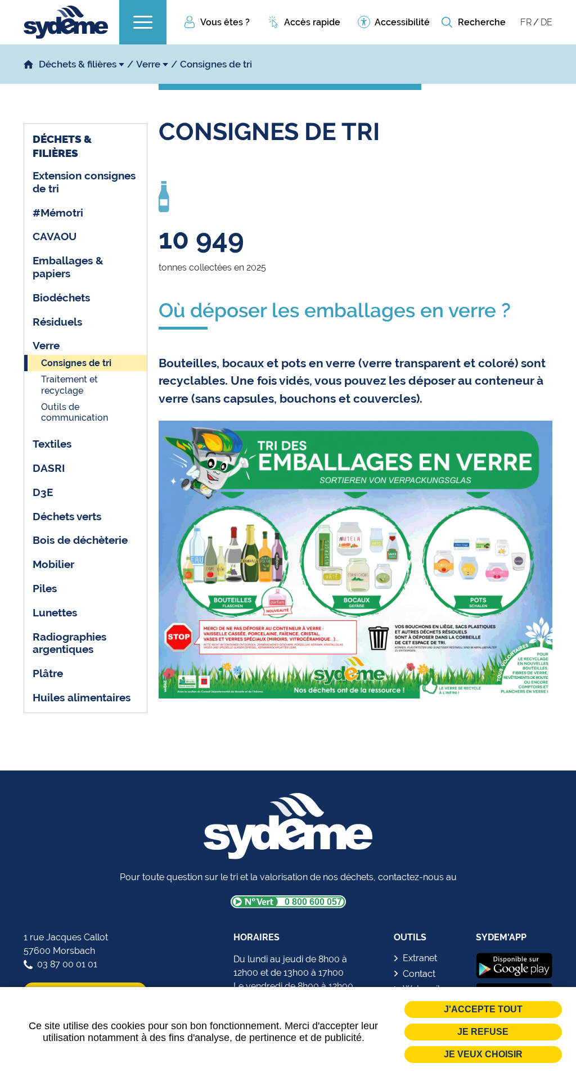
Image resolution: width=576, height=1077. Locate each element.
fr (526, 22)
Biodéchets (61, 297)
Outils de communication (74, 412)
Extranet (420, 958)
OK (446, 22)
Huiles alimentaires (81, 697)
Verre (148, 64)
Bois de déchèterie (80, 540)
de (546, 22)
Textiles (52, 444)
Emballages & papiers (68, 267)
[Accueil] (66, 22)
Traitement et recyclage (69, 384)
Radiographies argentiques (69, 643)
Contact (419, 973)
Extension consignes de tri (84, 182)
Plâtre (48, 673)
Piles (45, 588)
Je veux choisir (483, 1054)
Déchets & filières (77, 64)
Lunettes (55, 612)
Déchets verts (67, 516)
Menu (142, 22)
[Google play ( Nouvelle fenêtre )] (514, 966)
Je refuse (482, 1032)
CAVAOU (54, 236)
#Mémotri (58, 212)
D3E (43, 492)
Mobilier (53, 564)
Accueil (28, 64)
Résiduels (57, 322)
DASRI (49, 468)
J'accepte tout (483, 1009)
